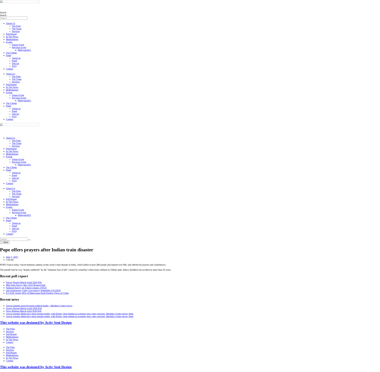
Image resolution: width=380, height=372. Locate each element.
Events (9, 42)
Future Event (18, 44)
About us (16, 58)
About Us (10, 23)
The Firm (16, 26)
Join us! (15, 63)
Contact (9, 69)
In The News (12, 36)
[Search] (29, 239)
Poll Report (11, 34)
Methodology (12, 39)
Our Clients (11, 53)
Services (16, 31)
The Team (16, 28)
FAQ (14, 66)
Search (3, 12)
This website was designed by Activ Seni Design (36, 322)
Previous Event (19, 47)
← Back (4, 242)
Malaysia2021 (24, 50)
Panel (8, 55)
